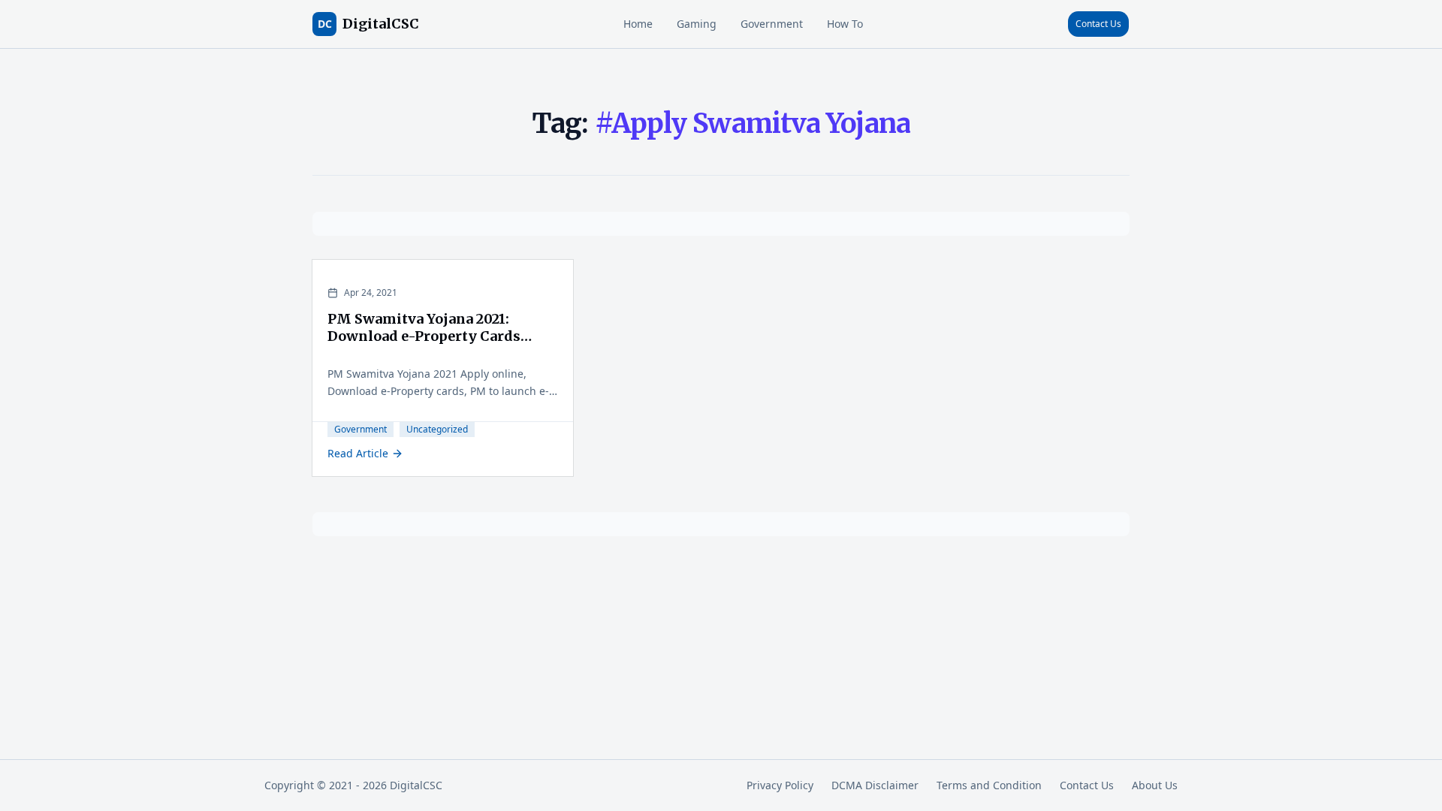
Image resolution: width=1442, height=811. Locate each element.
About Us (1155, 785)
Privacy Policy (780, 785)
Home (638, 24)
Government (772, 24)
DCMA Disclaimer (875, 785)
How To (845, 24)
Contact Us (1098, 23)
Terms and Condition (989, 785)
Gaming (696, 24)
